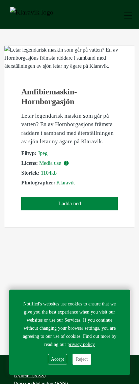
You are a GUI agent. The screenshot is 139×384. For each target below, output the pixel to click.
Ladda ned (69, 203)
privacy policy (81, 344)
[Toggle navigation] (128, 15)
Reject (82, 359)
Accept (57, 359)
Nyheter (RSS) (30, 375)
